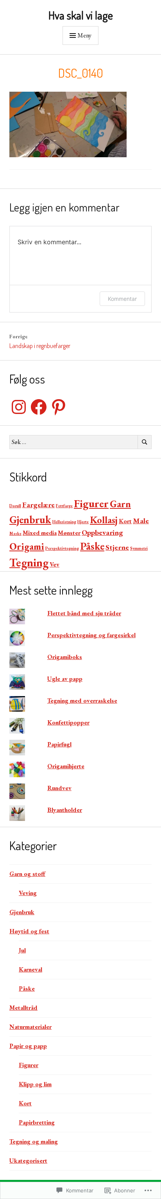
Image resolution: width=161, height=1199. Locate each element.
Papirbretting (37, 1122)
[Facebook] (38, 407)
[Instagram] (18, 407)
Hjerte (83, 521)
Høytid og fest (29, 931)
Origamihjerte (65, 766)
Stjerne (117, 547)
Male (141, 521)
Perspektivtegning (62, 548)
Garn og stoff (27, 874)
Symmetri (139, 548)
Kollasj (104, 519)
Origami (26, 546)
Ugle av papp (64, 679)
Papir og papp (28, 1046)
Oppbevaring (102, 532)
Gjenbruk (30, 519)
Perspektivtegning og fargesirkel (91, 635)
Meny (84, 35)
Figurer (91, 503)
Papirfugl (59, 744)
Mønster (69, 533)
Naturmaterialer (30, 1027)
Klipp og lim (35, 1084)
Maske (15, 533)
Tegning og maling (33, 1141)
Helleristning (64, 521)
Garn (120, 503)
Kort (125, 521)
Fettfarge (64, 505)
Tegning (28, 562)
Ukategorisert (28, 1160)
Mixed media (40, 533)
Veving (28, 893)
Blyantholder (64, 810)
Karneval (30, 969)
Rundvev (59, 788)
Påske (92, 546)
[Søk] (145, 442)
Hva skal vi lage (80, 15)
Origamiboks (64, 657)
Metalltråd (23, 1008)
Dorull (15, 505)
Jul (22, 950)
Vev (54, 564)
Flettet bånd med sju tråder (84, 613)
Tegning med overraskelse (82, 700)
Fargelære (38, 505)
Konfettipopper (68, 722)
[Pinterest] (58, 407)
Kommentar (122, 298)
